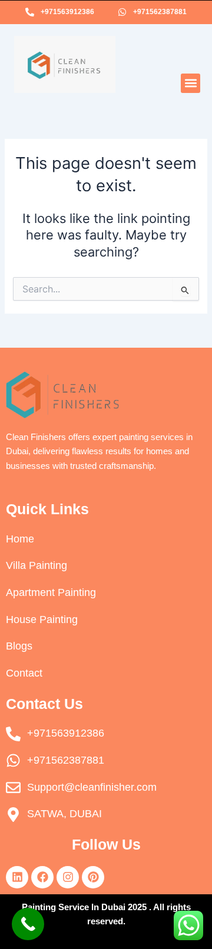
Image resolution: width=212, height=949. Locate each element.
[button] (190, 83)
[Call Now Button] (28, 924)
